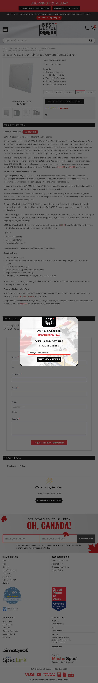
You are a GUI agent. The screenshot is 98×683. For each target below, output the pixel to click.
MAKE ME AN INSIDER (49, 359)
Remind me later (49, 364)
